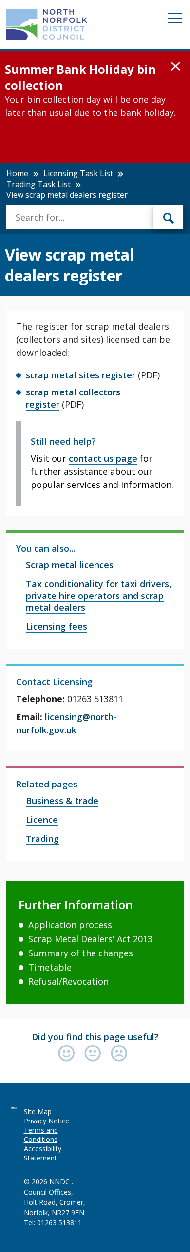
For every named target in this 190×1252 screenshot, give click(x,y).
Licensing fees (56, 626)
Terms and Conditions (41, 1134)
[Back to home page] (47, 24)
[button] (175, 67)
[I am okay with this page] (95, 1054)
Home (17, 173)
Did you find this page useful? (95, 1037)
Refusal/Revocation (68, 981)
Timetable (50, 967)
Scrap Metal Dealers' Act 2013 (90, 939)
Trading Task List (38, 184)
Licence (42, 819)
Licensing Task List (78, 173)
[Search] (168, 217)
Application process (70, 925)
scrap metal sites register (80, 375)
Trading (42, 838)
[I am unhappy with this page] (119, 1054)
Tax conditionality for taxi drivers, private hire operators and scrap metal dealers (98, 595)
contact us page (103, 458)
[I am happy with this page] (68, 1054)
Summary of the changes (80, 953)
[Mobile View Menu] (175, 19)
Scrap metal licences (70, 565)
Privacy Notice (46, 1120)
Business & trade (62, 800)
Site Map (38, 1111)
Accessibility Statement (42, 1153)
